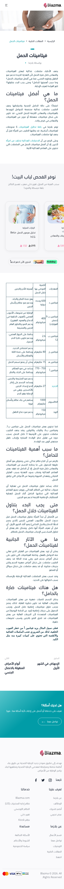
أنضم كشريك (56, 809)
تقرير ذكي (25, 814)
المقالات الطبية (54, 851)
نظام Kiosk (24, 820)
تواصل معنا (50, 722)
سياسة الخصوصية (21, 846)
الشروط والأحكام (22, 840)
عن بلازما (57, 798)
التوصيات (57, 846)
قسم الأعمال (55, 835)
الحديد (55, 386)
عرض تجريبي (56, 814)
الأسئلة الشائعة (22, 835)
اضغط (59, 857)
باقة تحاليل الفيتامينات (30, 126)
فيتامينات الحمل (17, 41)
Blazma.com (23, 798)
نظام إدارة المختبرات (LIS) (17, 803)
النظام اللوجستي (22, 809)
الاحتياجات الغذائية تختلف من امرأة (23, 140)
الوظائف (58, 803)
